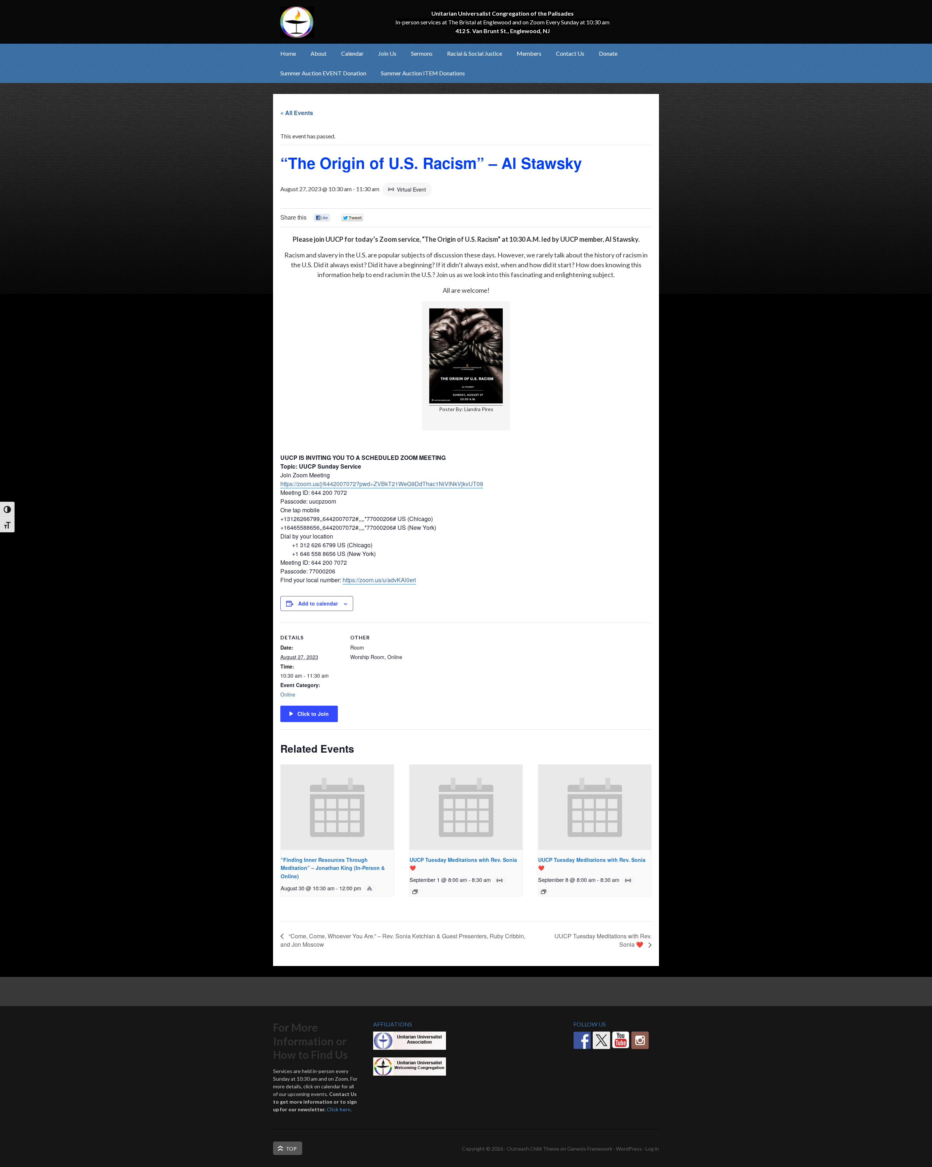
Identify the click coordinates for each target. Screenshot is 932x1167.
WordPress (629, 1149)
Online (287, 694)
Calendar (352, 53)
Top (291, 1149)
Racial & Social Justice (471, 53)
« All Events (296, 113)
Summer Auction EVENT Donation (323, 73)
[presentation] (337, 807)
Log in (652, 1149)
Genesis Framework (589, 1149)
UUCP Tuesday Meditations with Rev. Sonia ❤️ (603, 940)
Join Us (383, 53)
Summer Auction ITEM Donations (423, 73)
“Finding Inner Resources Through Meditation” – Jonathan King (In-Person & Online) (333, 868)
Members (525, 53)
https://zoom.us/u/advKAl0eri (379, 580)
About (315, 53)
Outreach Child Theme (533, 1149)
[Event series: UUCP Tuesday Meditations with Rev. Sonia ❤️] (415, 892)
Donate (608, 53)
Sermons (422, 53)
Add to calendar (318, 603)
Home (288, 53)
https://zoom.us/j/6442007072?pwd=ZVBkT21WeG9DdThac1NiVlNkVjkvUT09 (381, 484)
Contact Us (570, 53)
